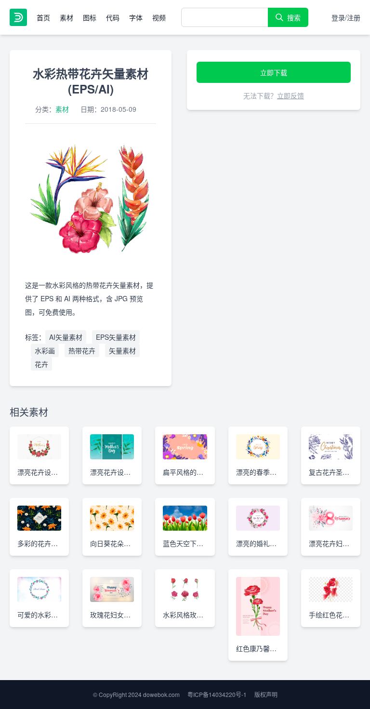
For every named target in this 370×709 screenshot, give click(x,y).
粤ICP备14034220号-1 (217, 694)
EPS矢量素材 (116, 337)
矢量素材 (122, 350)
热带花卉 (81, 350)
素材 (66, 17)
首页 (43, 17)
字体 (136, 17)
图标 (89, 17)
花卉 (41, 364)
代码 (112, 17)
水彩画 (45, 350)
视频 (159, 17)
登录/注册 (345, 17)
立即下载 (273, 72)
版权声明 (266, 694)
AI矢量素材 (65, 337)
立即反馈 (290, 95)
